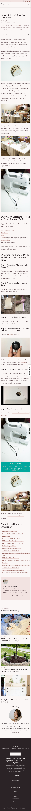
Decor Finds (15, 782)
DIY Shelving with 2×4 (9, 546)
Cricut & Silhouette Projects (15, 785)
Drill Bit (3, 237)
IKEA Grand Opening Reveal (10, 558)
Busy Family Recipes (15, 787)
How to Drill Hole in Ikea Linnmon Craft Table (16, 565)
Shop (15, 1)
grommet (15, 413)
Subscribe (19, 1)
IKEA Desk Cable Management (11, 548)
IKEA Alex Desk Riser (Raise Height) (12, 541)
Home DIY (8, 10)
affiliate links (16, 25)
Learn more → (15, 732)
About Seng (15, 794)
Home (2, 10)
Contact (15, 796)
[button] (29, 370)
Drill (2, 235)
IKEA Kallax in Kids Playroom (11, 538)
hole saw (10, 334)
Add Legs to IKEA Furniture (10, 550)
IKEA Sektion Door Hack (9, 531)
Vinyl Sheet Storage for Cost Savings (13, 570)
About (11, 1)
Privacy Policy (15, 798)
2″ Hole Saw (4, 233)
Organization (15, 780)
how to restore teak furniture (16, 516)
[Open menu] (28, 4)
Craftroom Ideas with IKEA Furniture (13, 543)
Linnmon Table (5, 240)
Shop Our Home (15, 801)
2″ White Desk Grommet (8, 230)
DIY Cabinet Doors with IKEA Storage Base (15, 572)
